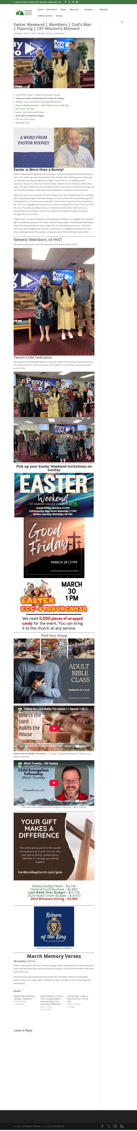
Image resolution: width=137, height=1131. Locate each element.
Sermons (88, 10)
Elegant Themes (33, 1126)
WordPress (59, 1126)
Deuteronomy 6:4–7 (70, 753)
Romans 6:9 (55, 222)
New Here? (52, 10)
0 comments (59, 33)
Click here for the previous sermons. (54, 948)
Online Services (45, 16)
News (63, 10)
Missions (41, 33)
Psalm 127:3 (84, 753)
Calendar (103, 10)
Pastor (19, 33)
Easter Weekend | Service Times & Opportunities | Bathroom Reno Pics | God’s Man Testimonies (51, 1000)
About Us (73, 10)
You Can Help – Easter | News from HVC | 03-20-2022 (78, 999)
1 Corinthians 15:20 (76, 180)
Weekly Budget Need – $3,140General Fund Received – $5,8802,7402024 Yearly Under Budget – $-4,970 (54, 891)
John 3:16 (18, 198)
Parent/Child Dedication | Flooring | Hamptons (25, 997)
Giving (59, 16)
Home (40, 10)
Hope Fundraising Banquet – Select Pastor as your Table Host (42, 105)
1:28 (58, 753)
